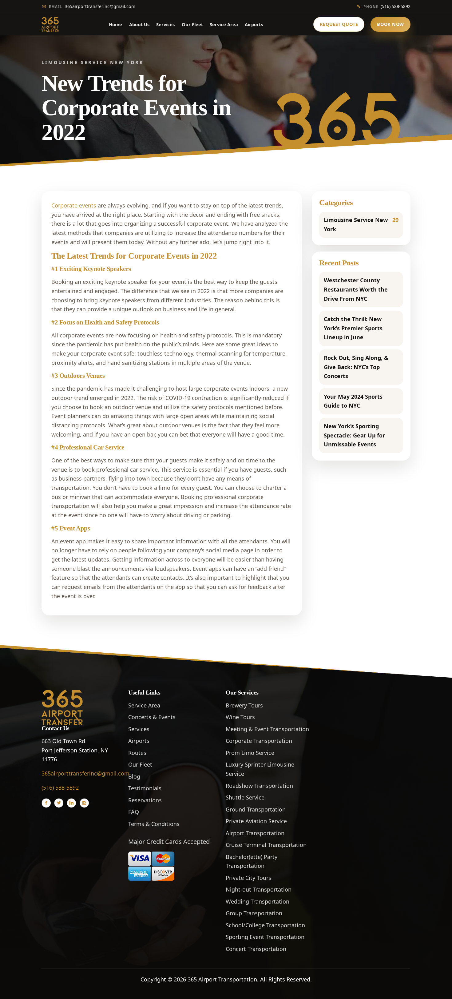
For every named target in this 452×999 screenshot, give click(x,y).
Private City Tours (248, 877)
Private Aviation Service (256, 821)
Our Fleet (192, 24)
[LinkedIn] (71, 803)
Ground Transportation (256, 809)
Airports (254, 24)
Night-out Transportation (258, 889)
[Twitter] (58, 803)
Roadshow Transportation (259, 785)
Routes (137, 752)
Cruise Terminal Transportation (266, 844)
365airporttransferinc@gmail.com (92, 6)
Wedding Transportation (257, 901)
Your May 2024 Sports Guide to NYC (353, 401)
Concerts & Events (152, 717)
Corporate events (73, 205)
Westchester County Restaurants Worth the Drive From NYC (356, 289)
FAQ (133, 812)
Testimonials (144, 788)
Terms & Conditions (154, 824)
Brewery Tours (244, 705)
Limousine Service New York (361, 224)
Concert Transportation (256, 949)
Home (115, 24)
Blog (134, 776)
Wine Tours (240, 717)
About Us (139, 24)
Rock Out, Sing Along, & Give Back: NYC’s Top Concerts (356, 367)
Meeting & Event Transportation (267, 729)
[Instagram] (84, 803)
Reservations (145, 800)
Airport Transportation (255, 833)
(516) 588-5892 (386, 6)
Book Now (390, 24)
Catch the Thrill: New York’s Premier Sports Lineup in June (353, 328)
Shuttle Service (245, 797)
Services (165, 24)
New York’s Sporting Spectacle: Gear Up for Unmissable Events (354, 435)
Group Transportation (254, 913)
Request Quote (339, 24)
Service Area (224, 24)
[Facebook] (46, 803)
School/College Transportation (265, 925)
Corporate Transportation (259, 740)
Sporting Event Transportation (265, 937)
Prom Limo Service (250, 752)
